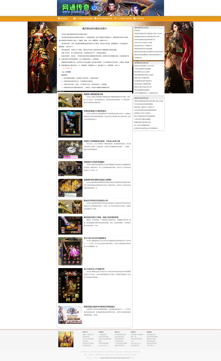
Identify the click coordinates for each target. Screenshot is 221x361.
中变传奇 (85, 341)
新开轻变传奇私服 (136, 339)
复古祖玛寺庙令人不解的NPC (143, 46)
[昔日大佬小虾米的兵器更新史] (70, 251)
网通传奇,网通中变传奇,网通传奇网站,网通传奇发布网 (114, 358)
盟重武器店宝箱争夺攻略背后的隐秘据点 (99, 306)
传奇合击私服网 (103, 343)
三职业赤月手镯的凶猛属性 (142, 119)
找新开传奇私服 (103, 337)
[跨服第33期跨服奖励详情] (70, 100)
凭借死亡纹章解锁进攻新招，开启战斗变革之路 (102, 141)
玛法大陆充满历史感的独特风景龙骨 (145, 110)
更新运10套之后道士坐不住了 (143, 87)
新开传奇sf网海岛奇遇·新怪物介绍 (144, 40)
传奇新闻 (137, 30)
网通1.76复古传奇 (88, 334)
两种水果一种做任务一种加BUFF (144, 107)
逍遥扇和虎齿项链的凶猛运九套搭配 (97, 179)
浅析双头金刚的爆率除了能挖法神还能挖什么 (148, 55)
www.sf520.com (135, 343)
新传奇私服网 (151, 341)
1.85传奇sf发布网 (124, 18)
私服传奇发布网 (152, 343)
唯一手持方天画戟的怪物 (141, 125)
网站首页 (64, 18)
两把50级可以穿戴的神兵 (142, 78)
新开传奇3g (150, 345)
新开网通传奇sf (119, 339)
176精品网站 (103, 334)
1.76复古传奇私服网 (84, 18)
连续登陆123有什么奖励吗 (142, 113)
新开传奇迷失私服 (120, 334)
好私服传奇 (86, 337)
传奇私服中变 (135, 345)
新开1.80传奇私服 (88, 339)
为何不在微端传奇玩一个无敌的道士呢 (146, 93)
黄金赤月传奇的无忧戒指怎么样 (96, 200)
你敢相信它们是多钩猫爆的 (94, 162)
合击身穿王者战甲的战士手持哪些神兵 (146, 128)
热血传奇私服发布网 (105, 339)
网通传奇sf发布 (151, 339)
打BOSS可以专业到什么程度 (143, 43)
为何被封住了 (138, 58)
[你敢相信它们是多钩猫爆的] (70, 168)
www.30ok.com (103, 345)
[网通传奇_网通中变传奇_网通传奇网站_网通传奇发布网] (111, 8)
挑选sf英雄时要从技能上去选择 (143, 75)
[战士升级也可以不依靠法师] (70, 285)
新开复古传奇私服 (88, 343)
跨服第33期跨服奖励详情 (93, 94)
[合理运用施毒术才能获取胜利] (70, 123)
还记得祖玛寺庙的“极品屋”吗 (143, 81)
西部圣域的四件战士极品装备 (143, 49)
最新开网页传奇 (119, 345)
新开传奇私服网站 (152, 337)
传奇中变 (140, 18)
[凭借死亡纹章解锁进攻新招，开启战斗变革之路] (70, 149)
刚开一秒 (133, 337)
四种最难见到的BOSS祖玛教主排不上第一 (147, 37)
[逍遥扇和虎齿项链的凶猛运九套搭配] (70, 187)
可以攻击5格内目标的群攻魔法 (143, 104)
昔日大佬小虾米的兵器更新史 (95, 238)
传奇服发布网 (87, 345)
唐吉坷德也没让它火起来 (141, 72)
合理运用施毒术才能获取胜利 (95, 111)
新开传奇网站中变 (104, 18)
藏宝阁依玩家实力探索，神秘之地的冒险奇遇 (101, 217)
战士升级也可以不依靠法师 (94, 269)
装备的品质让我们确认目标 (142, 122)
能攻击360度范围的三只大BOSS (144, 66)
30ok (132, 341)
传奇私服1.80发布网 (137, 334)
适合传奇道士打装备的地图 (142, 84)
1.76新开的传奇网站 (121, 343)
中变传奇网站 (119, 341)
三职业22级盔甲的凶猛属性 (142, 69)
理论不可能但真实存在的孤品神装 (144, 116)
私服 (100, 341)
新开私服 (61, 23)
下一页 (67, 68)
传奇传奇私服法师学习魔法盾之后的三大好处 (148, 33)
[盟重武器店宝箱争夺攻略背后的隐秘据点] (70, 314)
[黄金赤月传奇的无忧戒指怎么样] (70, 206)
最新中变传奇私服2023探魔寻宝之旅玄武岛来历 (149, 52)
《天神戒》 (68, 72)
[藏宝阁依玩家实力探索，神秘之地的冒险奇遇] (70, 225)
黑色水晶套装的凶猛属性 (141, 90)
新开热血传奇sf (119, 337)
